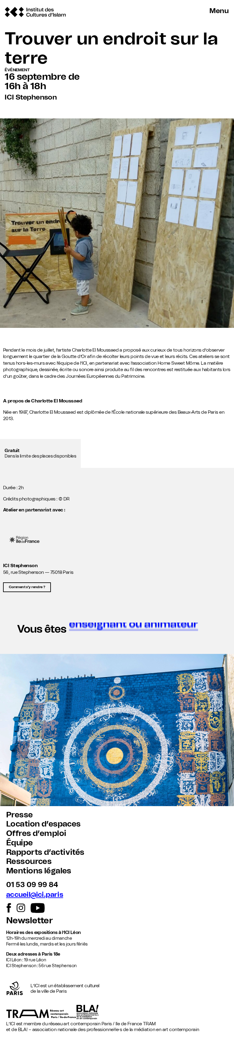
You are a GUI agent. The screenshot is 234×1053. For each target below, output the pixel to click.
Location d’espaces (43, 824)
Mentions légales (38, 871)
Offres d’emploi (36, 833)
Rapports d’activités (45, 852)
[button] (117, 631)
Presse (19, 815)
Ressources (28, 861)
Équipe (19, 843)
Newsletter (29, 920)
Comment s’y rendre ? (27, 587)
